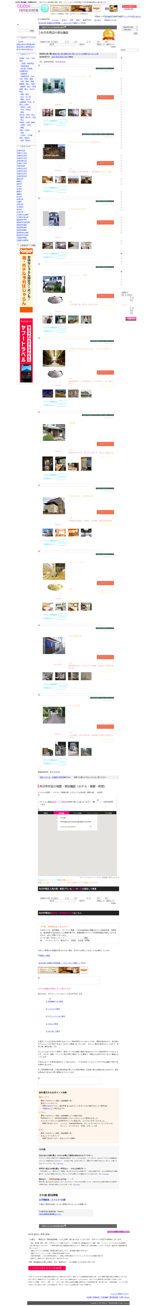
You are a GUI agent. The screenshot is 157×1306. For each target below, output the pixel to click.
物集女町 (20, 44)
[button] (82, 840)
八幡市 (19, 202)
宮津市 (19, 189)
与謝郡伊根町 (22, 238)
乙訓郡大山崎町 (23, 215)
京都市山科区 (22, 174)
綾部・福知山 (24, 138)
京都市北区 (21, 150)
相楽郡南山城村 (23, 233)
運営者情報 (113, 1297)
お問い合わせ (125, 1297)
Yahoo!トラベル (110, 20)
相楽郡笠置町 (22, 225)
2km (57, 57)
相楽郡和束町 (22, 227)
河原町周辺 (24, 66)
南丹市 (19, 209)
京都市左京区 (22, 156)
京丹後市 (20, 207)
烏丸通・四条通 (26, 69)
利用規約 (96, 1297)
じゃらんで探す (54, 1009)
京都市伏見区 (22, 171)
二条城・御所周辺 (27, 63)
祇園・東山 (24, 94)
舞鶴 (22, 128)
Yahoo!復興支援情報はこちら (50, 1214)
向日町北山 (28, 49)
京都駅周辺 (23, 71)
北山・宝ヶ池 (25, 97)
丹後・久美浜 (24, 130)
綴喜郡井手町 (22, 220)
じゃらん (55, 20)
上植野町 (27, 47)
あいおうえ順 (93, 54)
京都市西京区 (22, 176)
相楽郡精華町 (22, 230)
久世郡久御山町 (23, 217)
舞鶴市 (19, 181)
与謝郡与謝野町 (23, 240)
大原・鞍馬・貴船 (26, 79)
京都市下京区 (22, 163)
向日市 (20, 42)
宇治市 (19, 186)
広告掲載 (104, 1297)
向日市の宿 (128, 9)
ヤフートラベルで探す (56, 1016)
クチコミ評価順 (81, 54)
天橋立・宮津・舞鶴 (27, 122)
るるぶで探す (53, 1024)
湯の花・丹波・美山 (27, 115)
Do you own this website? (68, 826)
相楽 (22, 112)
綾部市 (19, 184)
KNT (78, 20)
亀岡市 (19, 192)
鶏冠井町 (20, 47)
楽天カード (48, 1108)
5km (61, 57)
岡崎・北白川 (25, 99)
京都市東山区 (22, 161)
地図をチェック (107, 106)
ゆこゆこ (97, 20)
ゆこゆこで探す (54, 1031)
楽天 (84, 20)
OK (91, 827)
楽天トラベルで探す (55, 1001)
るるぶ (64, 20)
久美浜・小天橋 (26, 135)
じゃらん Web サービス (120, 1294)
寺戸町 (26, 44)
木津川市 (20, 212)
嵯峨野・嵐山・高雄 (27, 84)
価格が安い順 (58, 54)
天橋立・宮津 (25, 125)
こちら (61, 1163)
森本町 (32, 44)
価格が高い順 (69, 54)
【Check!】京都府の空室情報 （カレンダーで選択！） (59, 23)
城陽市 (19, 194)
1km (53, 57)
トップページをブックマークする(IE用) (47, 1268)
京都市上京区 (22, 153)
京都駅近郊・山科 (27, 76)
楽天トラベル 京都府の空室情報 (53, 777)
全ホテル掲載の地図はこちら (118, 1232)
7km (65, 57)
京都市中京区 (22, 158)
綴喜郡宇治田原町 (23, 222)
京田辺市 (20, 204)
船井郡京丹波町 (23, 235)
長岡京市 (20, 199)
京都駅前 (23, 74)
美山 (22, 120)
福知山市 (20, 179)
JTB (71, 20)
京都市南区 (21, 166)
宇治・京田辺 (25, 110)
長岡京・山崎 (25, 107)
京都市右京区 (22, 168)
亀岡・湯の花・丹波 (28, 117)
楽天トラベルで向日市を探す (53, 27)
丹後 (22, 133)
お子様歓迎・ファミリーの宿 (52, 1200)
